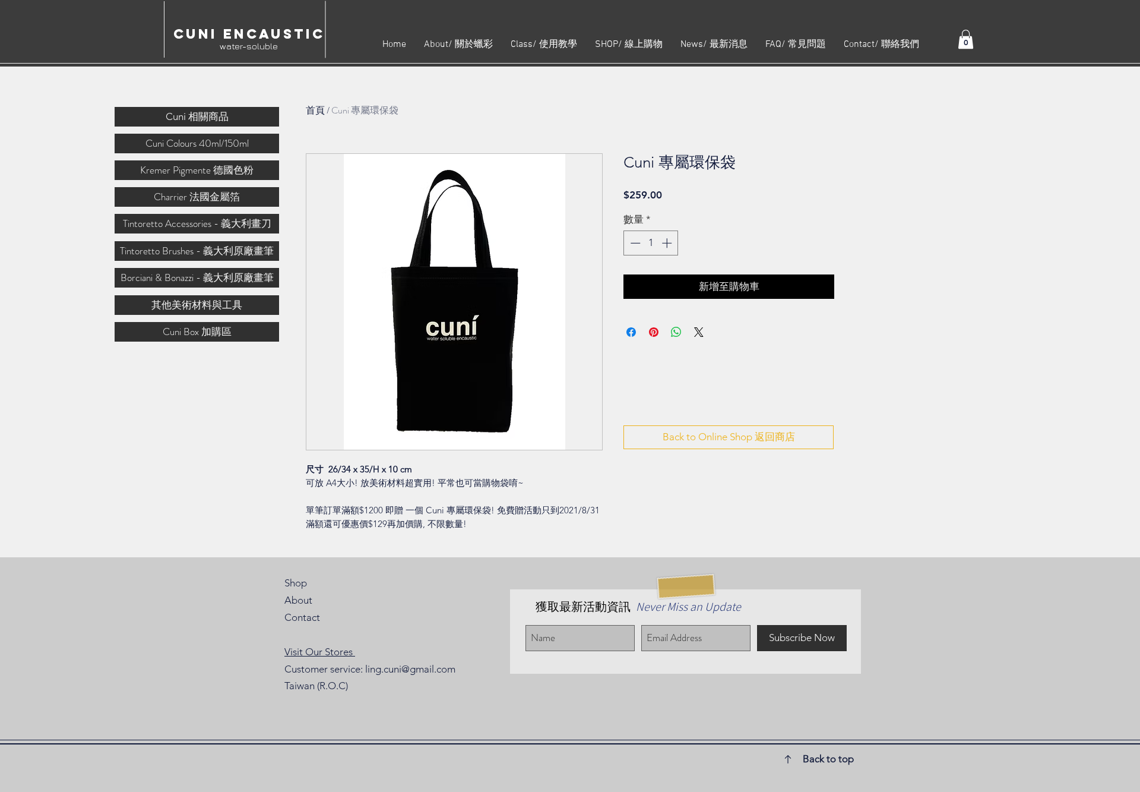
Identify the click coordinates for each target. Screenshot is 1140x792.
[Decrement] (634, 243)
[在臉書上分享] (631, 332)
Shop (295, 583)
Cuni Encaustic (249, 34)
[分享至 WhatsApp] (676, 332)
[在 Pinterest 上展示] (654, 332)
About (298, 600)
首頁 (315, 110)
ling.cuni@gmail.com (410, 669)
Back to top (828, 759)
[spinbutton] (651, 243)
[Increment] (668, 243)
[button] (966, 39)
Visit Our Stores (319, 652)
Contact (302, 617)
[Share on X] (699, 332)
